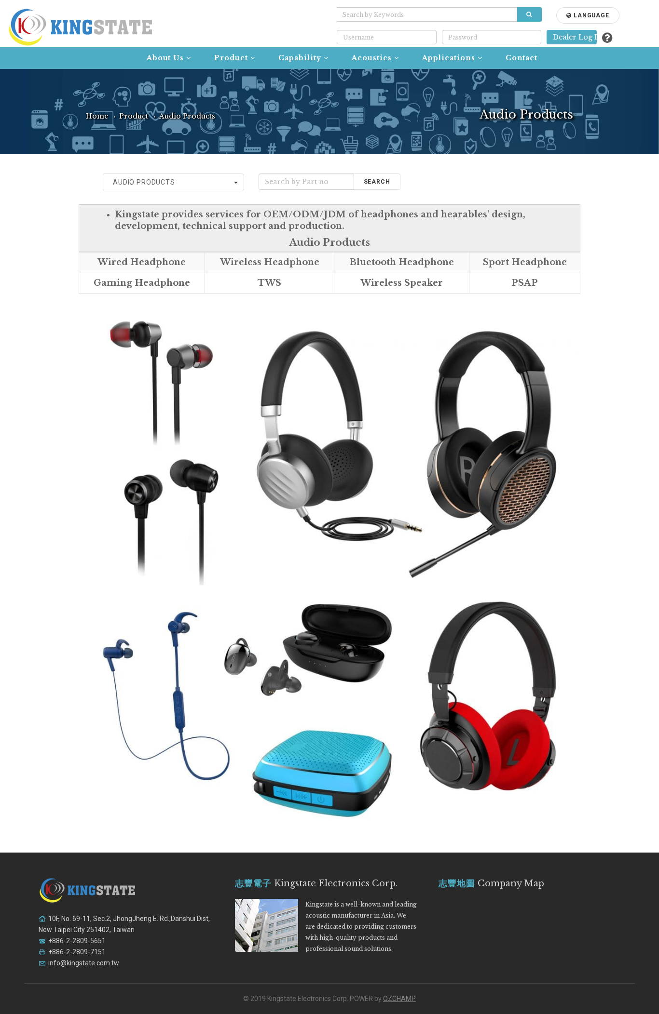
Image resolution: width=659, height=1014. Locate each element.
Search (377, 181)
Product (231, 57)
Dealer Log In (574, 37)
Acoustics (372, 57)
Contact (522, 57)
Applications (448, 57)
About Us (165, 57)
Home (97, 116)
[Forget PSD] (607, 37)
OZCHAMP (399, 998)
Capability (299, 57)
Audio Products (187, 116)
